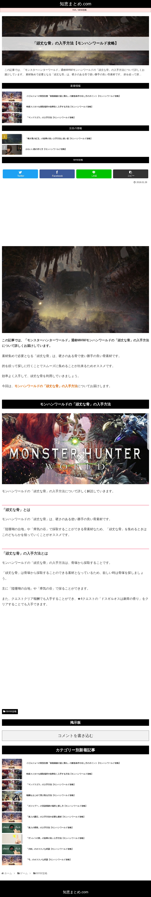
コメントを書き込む (75, 735)
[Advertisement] (75, 214)
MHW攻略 (82, 10)
